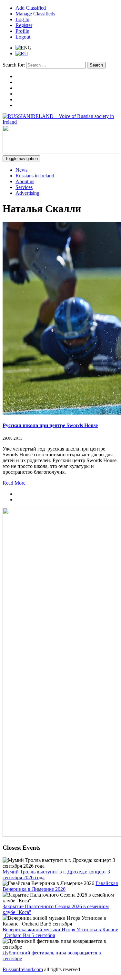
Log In (22, 19)
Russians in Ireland (34, 175)
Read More (14, 483)
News (21, 170)
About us (24, 181)
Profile (22, 31)
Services (24, 187)
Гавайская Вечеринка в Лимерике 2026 (60, 886)
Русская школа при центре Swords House (50, 425)
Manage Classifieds (35, 13)
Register (23, 25)
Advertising (27, 193)
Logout (22, 37)
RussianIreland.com (23, 969)
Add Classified (30, 8)
